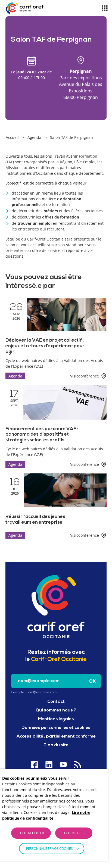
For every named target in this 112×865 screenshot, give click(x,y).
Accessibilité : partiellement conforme (56, 736)
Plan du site (56, 745)
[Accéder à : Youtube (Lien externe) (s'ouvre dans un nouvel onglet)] (63, 764)
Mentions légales (56, 719)
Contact (56, 702)
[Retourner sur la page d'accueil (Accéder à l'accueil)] (55, 606)
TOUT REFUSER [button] (73, 833)
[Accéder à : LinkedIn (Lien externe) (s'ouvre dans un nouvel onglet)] (49, 764)
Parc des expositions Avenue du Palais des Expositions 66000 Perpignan (80, 84)
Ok (92, 681)
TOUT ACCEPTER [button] (31, 833)
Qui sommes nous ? (56, 710)
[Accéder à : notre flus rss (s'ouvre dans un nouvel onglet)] (77, 764)
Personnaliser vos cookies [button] (49, 848)
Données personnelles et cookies (56, 728)
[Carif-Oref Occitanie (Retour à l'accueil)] (25, 8)
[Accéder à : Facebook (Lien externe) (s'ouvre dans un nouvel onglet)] (34, 764)
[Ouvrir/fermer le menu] (104, 8)
